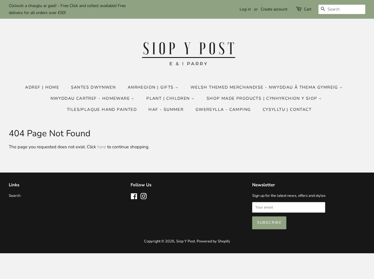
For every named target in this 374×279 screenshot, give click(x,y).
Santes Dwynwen (93, 87)
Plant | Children (168, 98)
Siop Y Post (185, 241)
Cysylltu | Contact (287, 109)
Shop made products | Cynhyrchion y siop (263, 98)
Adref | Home (42, 87)
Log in (245, 9)
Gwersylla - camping (223, 109)
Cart (307, 9)
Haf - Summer (165, 109)
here (101, 147)
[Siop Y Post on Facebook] (134, 197)
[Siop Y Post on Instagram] (143, 197)
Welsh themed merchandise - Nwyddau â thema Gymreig (265, 87)
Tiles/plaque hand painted (102, 109)
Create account (274, 9)
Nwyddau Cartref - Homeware (91, 98)
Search (14, 195)
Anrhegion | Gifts (151, 87)
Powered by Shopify (213, 241)
